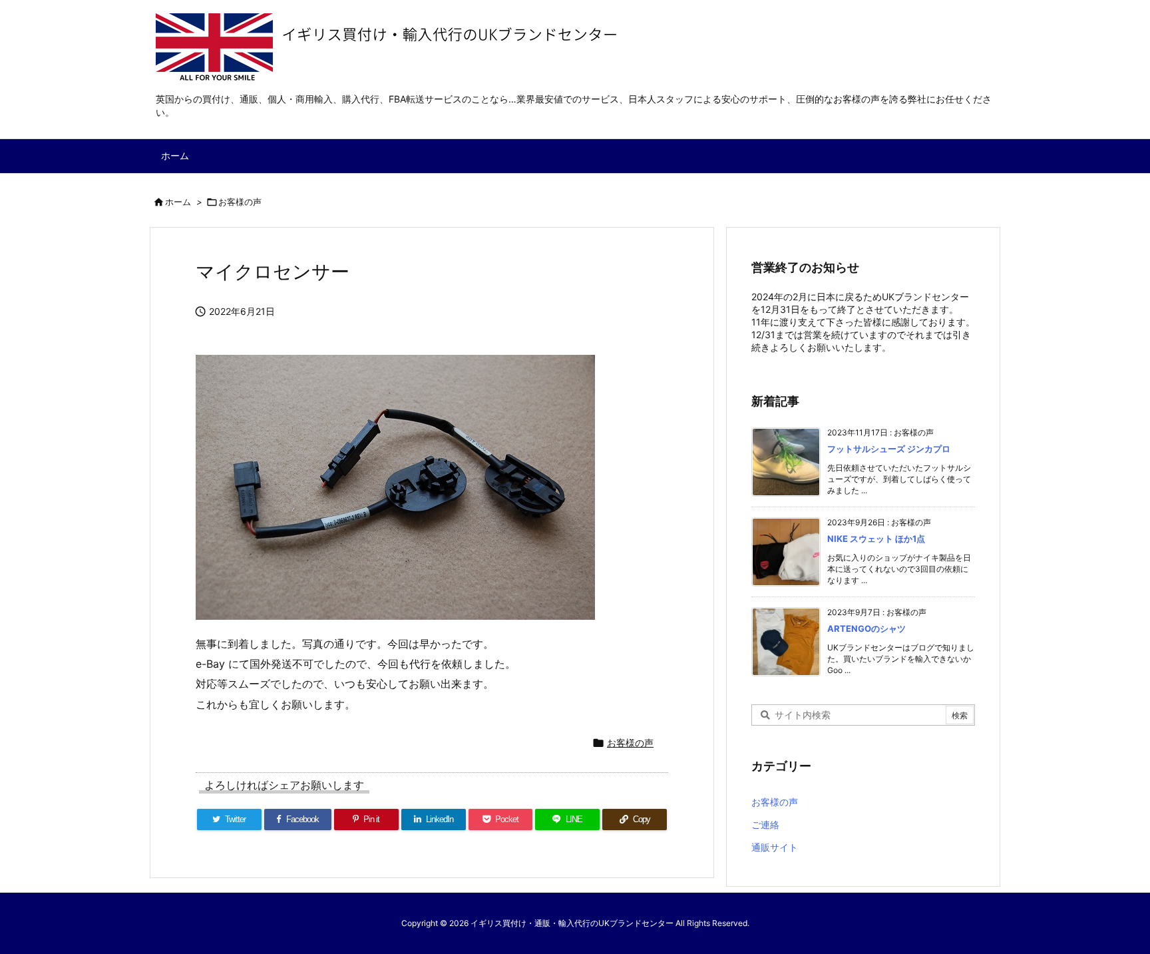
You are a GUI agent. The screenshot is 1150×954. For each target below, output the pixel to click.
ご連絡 (765, 824)
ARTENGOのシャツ (866, 628)
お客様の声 (240, 201)
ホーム (178, 201)
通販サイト (774, 847)
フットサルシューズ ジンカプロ (888, 448)
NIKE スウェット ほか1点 (876, 538)
